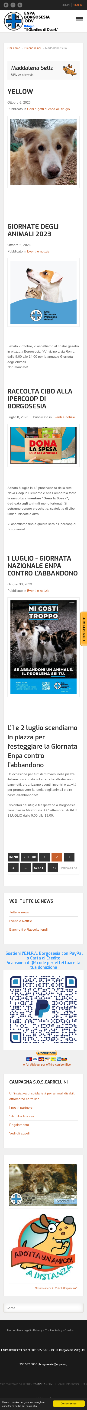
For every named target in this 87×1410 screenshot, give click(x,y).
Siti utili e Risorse (21, 1116)
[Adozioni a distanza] (43, 1246)
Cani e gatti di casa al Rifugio (48, 109)
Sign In (77, 5)
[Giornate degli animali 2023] (43, 292)
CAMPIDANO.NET (44, 1384)
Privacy (37, 1330)
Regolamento (19, 1125)
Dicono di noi (32, 48)
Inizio (13, 857)
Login (66, 5)
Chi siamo (13, 48)
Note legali (24, 1330)
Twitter (6, 5)
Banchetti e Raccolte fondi (28, 929)
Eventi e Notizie (20, 921)
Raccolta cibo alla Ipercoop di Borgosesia (39, 399)
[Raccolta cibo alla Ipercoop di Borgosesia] (43, 445)
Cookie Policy (53, 1330)
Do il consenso (69, 1403)
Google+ (20, 5)
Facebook (13, 5)
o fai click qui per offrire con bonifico (47, 1065)
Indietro (29, 857)
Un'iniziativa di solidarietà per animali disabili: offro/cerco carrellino (42, 1096)
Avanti (39, 868)
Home (11, 1330)
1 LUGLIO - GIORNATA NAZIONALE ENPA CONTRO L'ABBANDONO (42, 566)
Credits (69, 1330)
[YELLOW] (43, 152)
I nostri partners (20, 1107)
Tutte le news (19, 912)
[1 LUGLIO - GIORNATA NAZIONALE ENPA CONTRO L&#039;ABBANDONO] (43, 647)
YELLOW (20, 91)
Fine (53, 868)
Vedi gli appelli (19, 1133)
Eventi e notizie (38, 251)
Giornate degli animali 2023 (33, 230)
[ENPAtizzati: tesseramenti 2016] (43, 1185)
